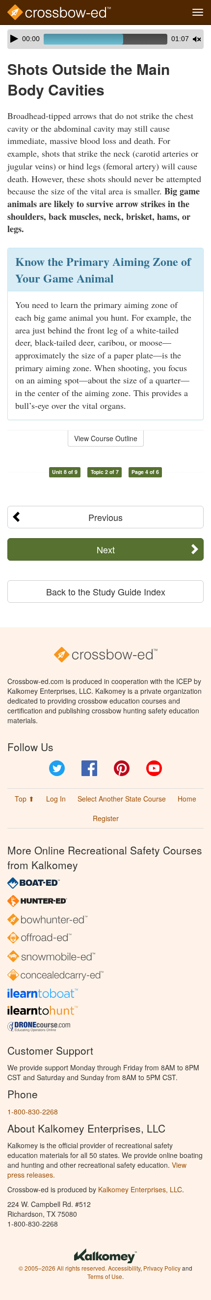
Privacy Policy (162, 1268)
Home (187, 799)
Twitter (57, 768)
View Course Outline (105, 438)
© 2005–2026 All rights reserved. (62, 1268)
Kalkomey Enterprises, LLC (140, 1189)
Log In (56, 799)
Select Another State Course (122, 799)
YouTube (154, 768)
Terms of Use (104, 1276)
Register (106, 818)
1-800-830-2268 (32, 1111)
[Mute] (197, 39)
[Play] (14, 39)
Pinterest (122, 768)
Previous (105, 517)
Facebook (89, 768)
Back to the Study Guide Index (105, 591)
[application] (105, 39)
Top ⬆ (24, 799)
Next (106, 549)
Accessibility (124, 1268)
